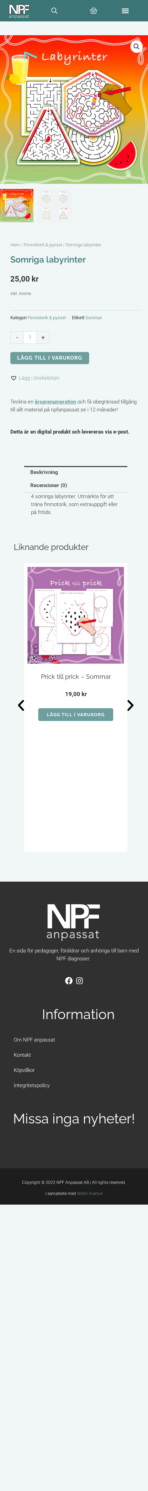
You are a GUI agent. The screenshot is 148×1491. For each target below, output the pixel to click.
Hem (15, 244)
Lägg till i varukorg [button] (76, 714)
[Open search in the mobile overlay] (54, 11)
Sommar (93, 317)
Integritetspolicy (32, 1085)
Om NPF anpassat (34, 1040)
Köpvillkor (24, 1070)
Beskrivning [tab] (44, 472)
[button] (125, 10)
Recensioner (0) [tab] (48, 485)
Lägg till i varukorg (49, 358)
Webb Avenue (90, 1193)
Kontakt (22, 1055)
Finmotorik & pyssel (43, 244)
